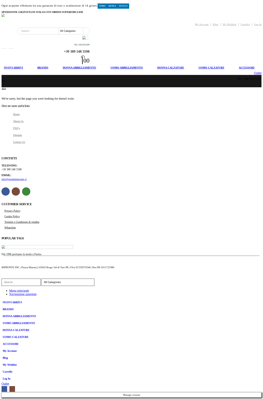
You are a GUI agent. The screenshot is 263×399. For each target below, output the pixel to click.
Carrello (245, 24)
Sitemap (17, 135)
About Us (18, 121)
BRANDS (42, 67)
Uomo (102, 6)
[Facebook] (4, 45)
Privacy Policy (12, 210)
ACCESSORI (246, 67)
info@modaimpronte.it (14, 179)
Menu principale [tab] (19, 290)
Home (16, 114)
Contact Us (19, 142)
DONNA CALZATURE (170, 67)
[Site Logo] (30, 17)
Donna (112, 6)
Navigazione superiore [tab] (23, 294)
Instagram (16, 191)
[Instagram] (11, 45)
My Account (202, 24)
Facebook (6, 191)
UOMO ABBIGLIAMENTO (127, 67)
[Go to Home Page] (3, 78)
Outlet (123, 6)
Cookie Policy (12, 216)
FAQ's (16, 128)
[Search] (86, 31)
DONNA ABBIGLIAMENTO (79, 67)
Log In (257, 24)
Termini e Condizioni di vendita (21, 221)
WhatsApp (26, 191)
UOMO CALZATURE (211, 67)
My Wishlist (229, 24)
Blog (216, 24)
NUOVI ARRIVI (13, 67)
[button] (4, 276)
